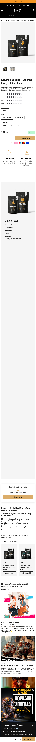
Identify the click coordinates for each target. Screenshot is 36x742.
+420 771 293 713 (12, 5)
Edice (7, 20)
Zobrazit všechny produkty (9, 542)
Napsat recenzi (18, 497)
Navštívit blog (5, 590)
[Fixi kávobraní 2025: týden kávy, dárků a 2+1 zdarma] (18, 648)
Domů (2, 20)
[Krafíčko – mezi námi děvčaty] (18, 605)
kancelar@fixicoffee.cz (24, 5)
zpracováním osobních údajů (25, 734)
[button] (33, 10)
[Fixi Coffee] (18, 10)
